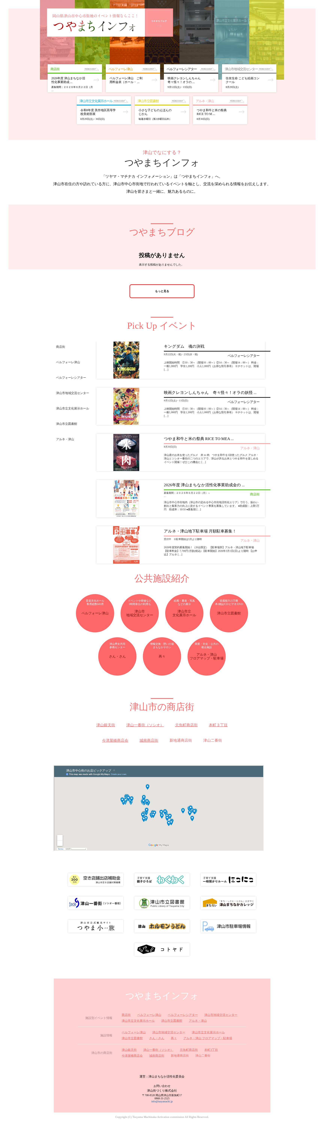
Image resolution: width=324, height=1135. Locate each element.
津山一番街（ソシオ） (145, 725)
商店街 (126, 1014)
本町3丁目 (211, 1049)
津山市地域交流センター (220, 1014)
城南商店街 (149, 740)
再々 (174, 1038)
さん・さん (156, 1038)
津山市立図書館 (171, 1020)
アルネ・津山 (198, 1020)
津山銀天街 (105, 725)
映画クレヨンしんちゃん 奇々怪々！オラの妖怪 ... (210, 392)
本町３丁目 (218, 725)
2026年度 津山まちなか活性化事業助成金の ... (204, 485)
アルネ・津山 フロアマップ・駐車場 (207, 1038)
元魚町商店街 (186, 725)
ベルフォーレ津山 (149, 1014)
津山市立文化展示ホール (138, 1020)
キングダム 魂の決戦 (184, 346)
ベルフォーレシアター (183, 1014)
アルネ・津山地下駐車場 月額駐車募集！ (200, 531)
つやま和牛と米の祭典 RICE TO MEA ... (199, 438)
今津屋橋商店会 (115, 740)
